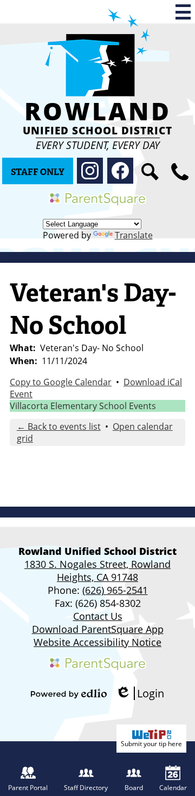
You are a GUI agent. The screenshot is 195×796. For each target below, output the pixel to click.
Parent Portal (28, 787)
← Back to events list (59, 426)
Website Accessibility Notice (97, 642)
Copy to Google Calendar (61, 382)
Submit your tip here (151, 743)
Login (139, 693)
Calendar (173, 787)
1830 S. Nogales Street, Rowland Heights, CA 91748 (97, 571)
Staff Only (37, 172)
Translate (134, 235)
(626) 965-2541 (115, 590)
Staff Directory (86, 787)
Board (134, 787)
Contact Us (97, 616)
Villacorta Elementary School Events (83, 406)
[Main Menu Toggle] (183, 12)
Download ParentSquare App (98, 629)
